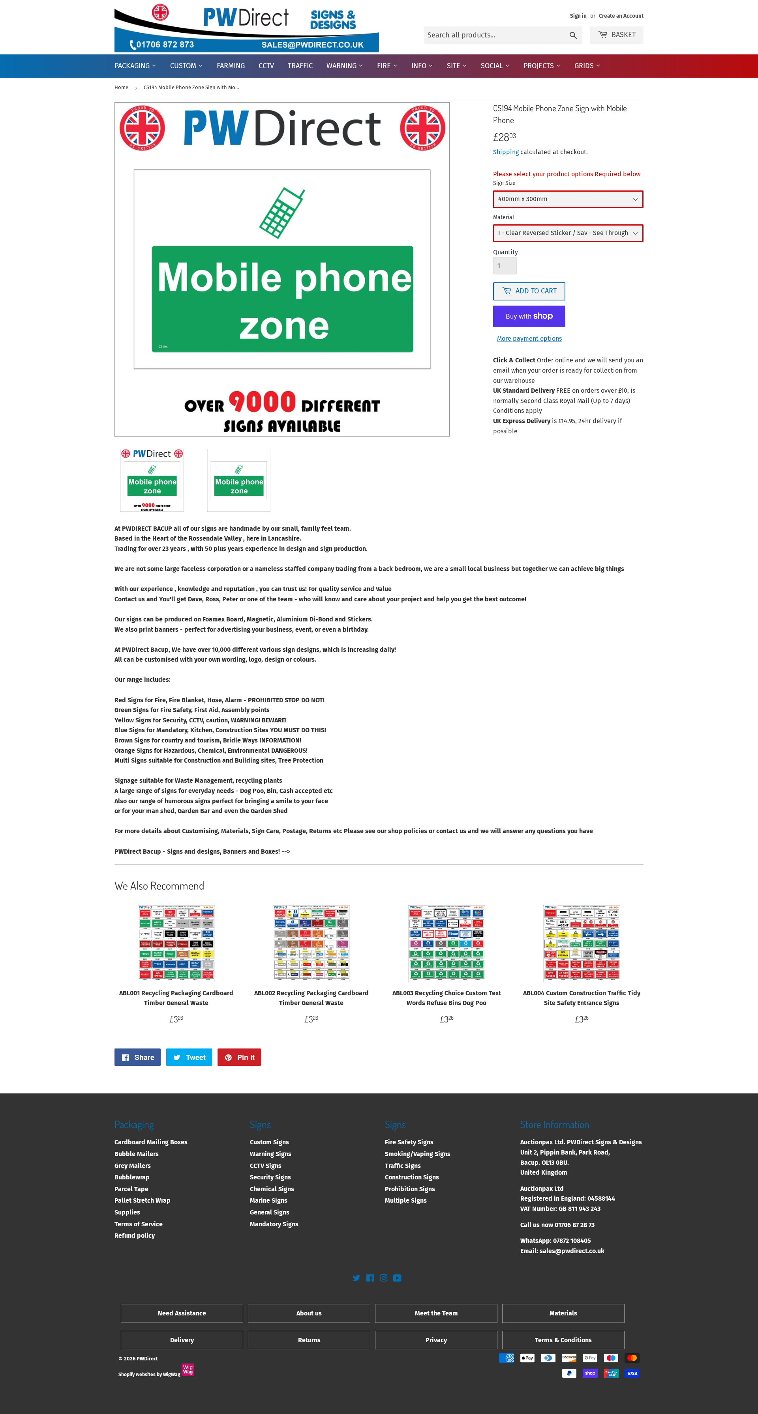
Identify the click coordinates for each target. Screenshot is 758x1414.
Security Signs (270, 1177)
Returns (309, 1340)
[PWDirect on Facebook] (370, 1279)
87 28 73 (583, 1225)
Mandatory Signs (274, 1224)
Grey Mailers (132, 1166)
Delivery (182, 1340)
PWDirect (147, 1359)
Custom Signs (269, 1142)
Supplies (127, 1212)
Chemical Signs (272, 1189)
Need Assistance (182, 1313)
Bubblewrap (132, 1177)
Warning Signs (270, 1154)
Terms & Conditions (563, 1340)
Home (121, 87)
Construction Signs (412, 1177)
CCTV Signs (265, 1166)
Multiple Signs (406, 1200)
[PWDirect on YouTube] (397, 1279)
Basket (624, 34)
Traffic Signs (403, 1166)
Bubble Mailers (136, 1154)
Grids (585, 66)
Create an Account (621, 16)
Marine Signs (268, 1200)
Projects (539, 66)
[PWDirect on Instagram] (384, 1279)
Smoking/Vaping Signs (417, 1154)
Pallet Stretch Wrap (142, 1200)
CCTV (266, 66)
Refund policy (134, 1235)
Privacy (436, 1340)
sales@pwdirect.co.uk (572, 1251)
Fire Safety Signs (409, 1142)
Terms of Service (138, 1224)
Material (503, 217)
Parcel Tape (131, 1189)
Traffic (300, 66)
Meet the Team (436, 1313)
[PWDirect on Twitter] (356, 1279)
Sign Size (504, 183)
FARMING (231, 66)
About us (309, 1313)
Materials (563, 1313)
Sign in (578, 16)
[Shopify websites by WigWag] (188, 1374)
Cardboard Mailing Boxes (151, 1142)
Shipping (506, 152)
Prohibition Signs (410, 1189)
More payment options (529, 338)
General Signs (269, 1212)
